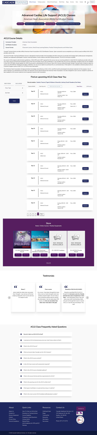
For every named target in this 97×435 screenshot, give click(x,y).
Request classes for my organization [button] (34, 24)
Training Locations (41, 2)
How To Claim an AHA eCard (29, 411)
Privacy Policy (12, 419)
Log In (88, 2)
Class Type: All (42, 86)
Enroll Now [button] (20, 24)
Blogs (67, 2)
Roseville (58, 82)
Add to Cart (25, 255)
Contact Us (11, 413)
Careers (11, 417)
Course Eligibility (26, 415)
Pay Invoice (45, 421)
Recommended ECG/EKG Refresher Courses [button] (68, 24)
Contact (81, 2)
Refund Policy (25, 421)
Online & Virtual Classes (52, 2)
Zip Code (7, 93)
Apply (14, 101)
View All (48, 263)
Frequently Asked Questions (29, 417)
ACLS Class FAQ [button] (50, 24)
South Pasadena (70, 82)
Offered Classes (32, 2)
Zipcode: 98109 (31, 86)
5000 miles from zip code (55, 86)
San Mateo (78, 82)
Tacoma (43, 82)
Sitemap (24, 425)
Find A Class (61, 2)
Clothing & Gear (47, 411)
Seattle (39, 82)
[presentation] (9, 298)
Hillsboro (52, 82)
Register (92, 2)
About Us (11, 411)
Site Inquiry (45, 419)
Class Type (8, 88)
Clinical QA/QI (26, 419)
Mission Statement (14, 415)
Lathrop (63, 82)
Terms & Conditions (14, 421)
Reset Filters (79, 86)
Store (77, 2)
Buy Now (18, 255)
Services (72, 2)
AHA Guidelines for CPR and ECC (31, 423)
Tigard (47, 82)
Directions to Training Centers (30, 413)
